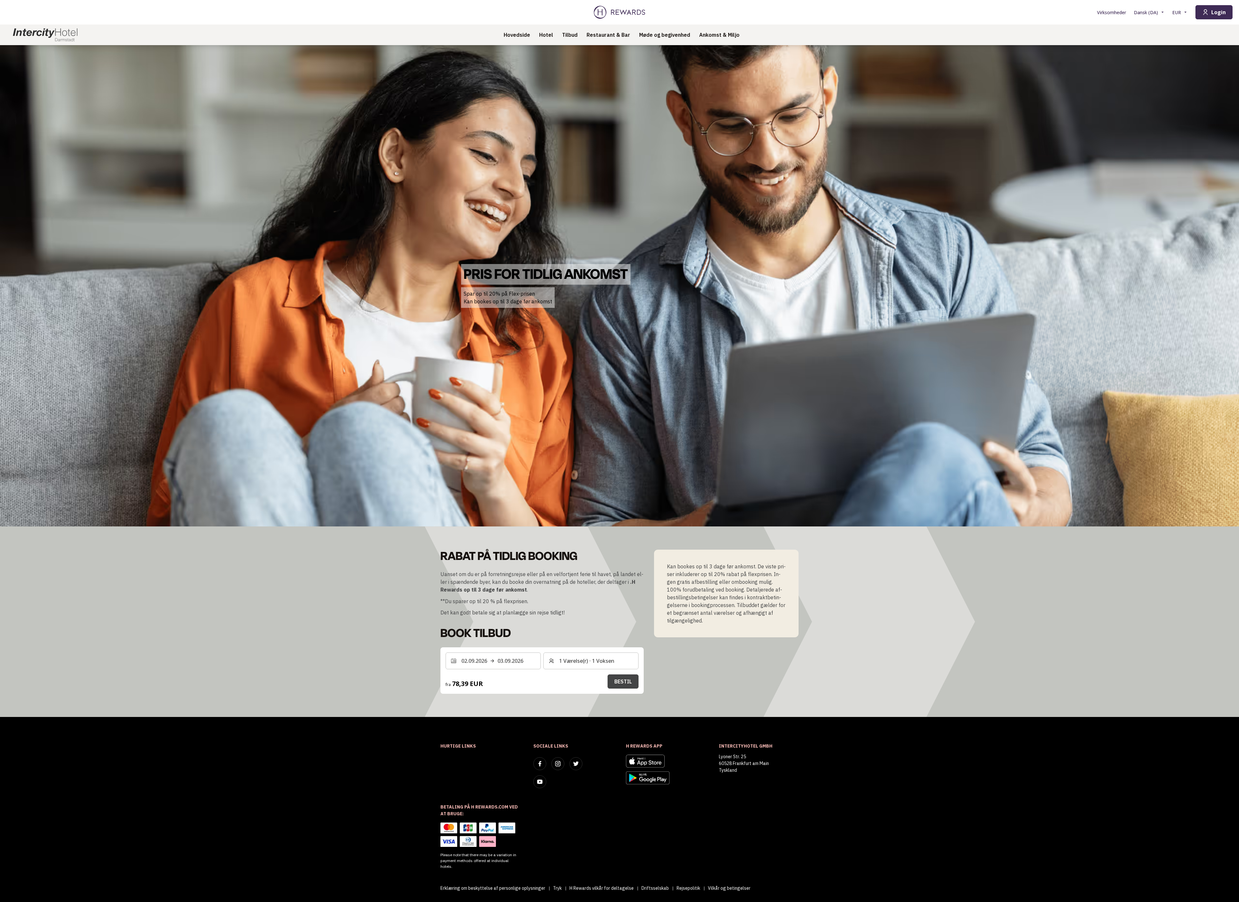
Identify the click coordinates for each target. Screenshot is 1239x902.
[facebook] (539, 763)
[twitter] (575, 763)
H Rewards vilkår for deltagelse (601, 888)
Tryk (557, 888)
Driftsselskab (655, 888)
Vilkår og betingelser (729, 888)
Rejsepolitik (688, 888)
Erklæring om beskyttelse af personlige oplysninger (492, 888)
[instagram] (557, 763)
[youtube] (539, 781)
